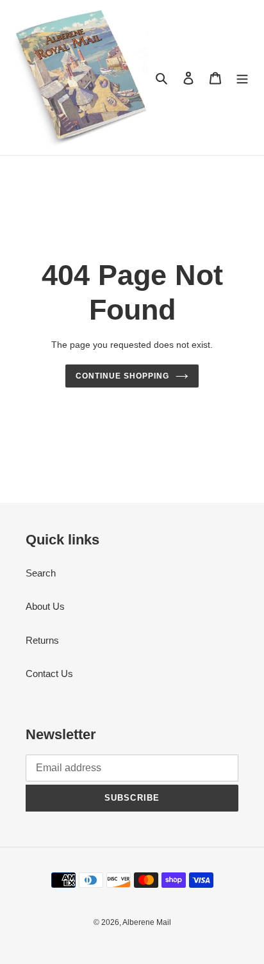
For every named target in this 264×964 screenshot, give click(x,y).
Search (41, 573)
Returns (42, 640)
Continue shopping (122, 376)
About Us (45, 606)
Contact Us (49, 673)
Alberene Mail (146, 922)
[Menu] (242, 78)
